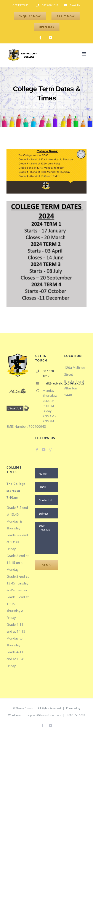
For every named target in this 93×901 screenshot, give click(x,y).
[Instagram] (50, 449)
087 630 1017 (48, 373)
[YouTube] (43, 449)
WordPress (14, 715)
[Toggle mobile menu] (84, 54)
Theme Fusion (24, 708)
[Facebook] (37, 449)
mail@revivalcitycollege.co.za (50, 383)
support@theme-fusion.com (44, 715)
